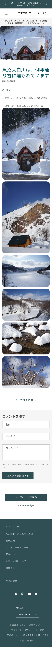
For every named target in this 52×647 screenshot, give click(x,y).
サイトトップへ (14, 526)
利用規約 (10, 540)
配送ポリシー (13, 635)
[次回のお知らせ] (46, 4)
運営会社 (10, 567)
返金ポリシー (35, 624)
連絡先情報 (27, 640)
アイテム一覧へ (26, 505)
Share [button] (9, 89)
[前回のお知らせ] (5, 4)
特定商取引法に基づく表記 (19, 533)
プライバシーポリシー (17, 547)
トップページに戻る (26, 497)
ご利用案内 (11, 580)
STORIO (21, 624)
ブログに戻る (27, 400)
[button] (6, 13)
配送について (12, 554)
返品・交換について (16, 561)
